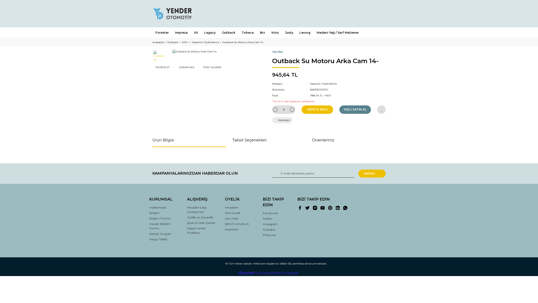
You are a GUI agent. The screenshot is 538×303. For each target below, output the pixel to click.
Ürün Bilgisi (163, 140)
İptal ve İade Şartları (201, 223)
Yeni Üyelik (232, 213)
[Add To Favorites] (381, 109)
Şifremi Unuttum (237, 224)
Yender (277, 52)
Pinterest (269, 235)
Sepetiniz (231, 229)
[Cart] (380, 13)
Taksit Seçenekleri (249, 140)
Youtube (269, 229)
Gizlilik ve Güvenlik (200, 217)
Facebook (270, 213)
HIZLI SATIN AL (355, 109)
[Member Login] (358, 13)
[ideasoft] (247, 273)
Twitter (267, 219)
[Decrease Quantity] (275, 109)
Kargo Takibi (158, 239)
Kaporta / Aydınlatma (323, 83)
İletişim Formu (159, 218)
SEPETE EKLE (317, 109)
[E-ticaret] (268, 273)
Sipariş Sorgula (160, 234)
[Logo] (172, 13)
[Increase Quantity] (292, 109)
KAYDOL (369, 173)
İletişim (154, 213)
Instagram (270, 224)
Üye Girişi (231, 218)
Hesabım (231, 207)
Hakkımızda (157, 207)
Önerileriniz (323, 140)
